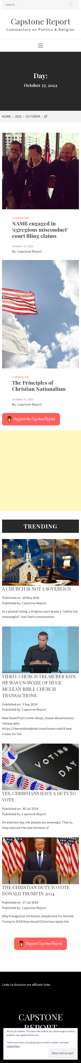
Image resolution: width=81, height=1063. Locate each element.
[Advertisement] (40, 471)
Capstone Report (40, 21)
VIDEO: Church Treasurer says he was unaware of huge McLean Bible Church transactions (38, 685)
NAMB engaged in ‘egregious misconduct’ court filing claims (40, 229)
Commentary (20, 217)
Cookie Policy (13, 1046)
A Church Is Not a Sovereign (36, 589)
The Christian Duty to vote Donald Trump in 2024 (36, 890)
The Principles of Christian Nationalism (39, 385)
